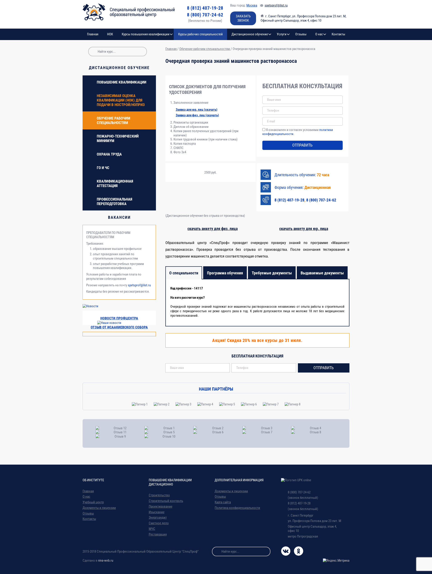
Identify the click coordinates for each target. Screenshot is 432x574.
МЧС (152, 529)
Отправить (302, 145)
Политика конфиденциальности (237, 508)
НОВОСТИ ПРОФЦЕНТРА (119, 318)
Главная (92, 34)
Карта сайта (223, 502)
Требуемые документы (272, 273)
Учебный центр (93, 502)
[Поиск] (93, 51)
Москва (251, 5)
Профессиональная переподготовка (114, 201)
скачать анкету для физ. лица (212, 228)
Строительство (159, 495)
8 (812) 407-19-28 (205, 8)
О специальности (183, 273)
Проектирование (160, 506)
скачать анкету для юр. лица (303, 228)
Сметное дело (159, 523)
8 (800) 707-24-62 (205, 15)
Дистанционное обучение (250, 34)
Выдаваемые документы (322, 273)
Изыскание (156, 512)
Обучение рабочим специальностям (113, 120)
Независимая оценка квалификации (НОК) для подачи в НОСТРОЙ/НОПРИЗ (121, 100)
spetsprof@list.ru (276, 5)
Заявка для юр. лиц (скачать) (196, 110)
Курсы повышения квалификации (145, 34)
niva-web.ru (105, 560)
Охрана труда (109, 154)
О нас (319, 34)
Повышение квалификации (121, 82)
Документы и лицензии (99, 508)
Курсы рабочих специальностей (200, 34)
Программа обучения (225, 273)
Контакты (338, 34)
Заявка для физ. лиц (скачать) (197, 115)
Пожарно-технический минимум (118, 138)
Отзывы (300, 34)
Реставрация (158, 534)
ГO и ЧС (103, 167)
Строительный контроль (166, 501)
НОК (110, 34)
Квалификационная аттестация (115, 183)
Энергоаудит (158, 517)
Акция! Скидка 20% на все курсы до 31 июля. (257, 340)
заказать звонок (243, 18)
